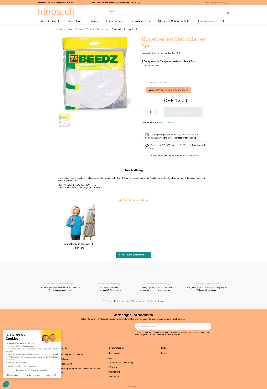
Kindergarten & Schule (49, 21)
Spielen (94, 21)
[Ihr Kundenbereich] (222, 11)
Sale (223, 21)
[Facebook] (90, 326)
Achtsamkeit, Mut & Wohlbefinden (174, 21)
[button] (183, 112)
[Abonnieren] (207, 326)
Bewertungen (222, 2)
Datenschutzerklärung (184, 332)
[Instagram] (82, 326)
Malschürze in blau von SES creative (79, 246)
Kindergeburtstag (114, 21)
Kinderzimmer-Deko (140, 21)
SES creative (167, 122)
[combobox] (133, 11)
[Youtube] (97, 326)
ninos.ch (56, 11)
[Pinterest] (105, 326)
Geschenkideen (205, 21)
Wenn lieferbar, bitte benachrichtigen (168, 89)
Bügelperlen (158, 53)
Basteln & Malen (75, 21)
